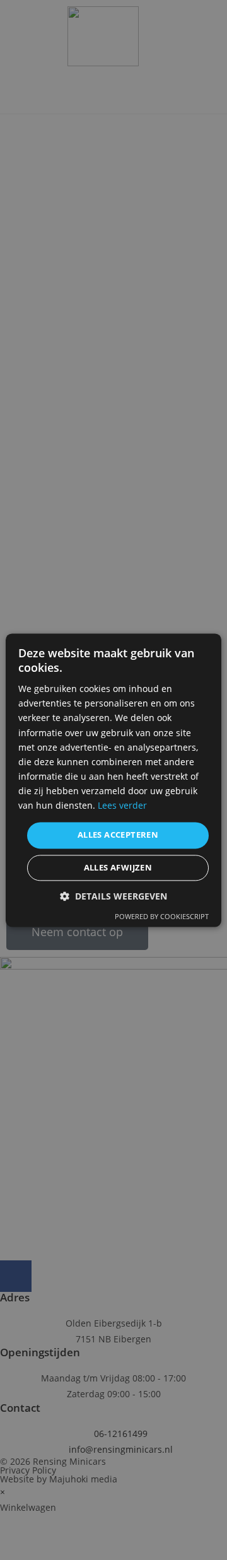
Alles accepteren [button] (118, 835)
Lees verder (122, 805)
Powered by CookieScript (162, 916)
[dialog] (113, 780)
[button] (113, 896)
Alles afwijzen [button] (118, 867)
